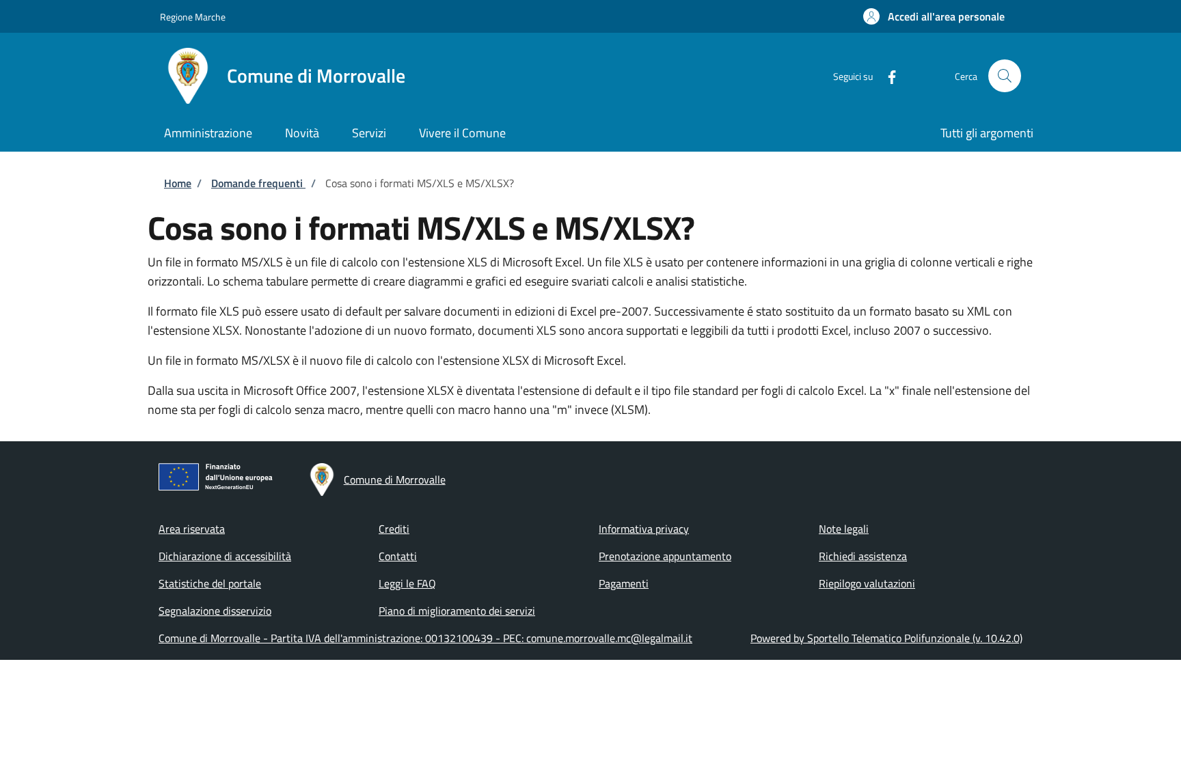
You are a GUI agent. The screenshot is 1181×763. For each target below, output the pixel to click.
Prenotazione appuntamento (665, 556)
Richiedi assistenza (863, 556)
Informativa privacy (644, 529)
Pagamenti (624, 583)
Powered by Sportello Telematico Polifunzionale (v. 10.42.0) (886, 638)
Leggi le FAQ (407, 583)
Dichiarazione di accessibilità (225, 556)
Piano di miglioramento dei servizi (457, 610)
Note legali (844, 529)
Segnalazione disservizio (215, 610)
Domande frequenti (258, 183)
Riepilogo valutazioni (867, 583)
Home (177, 183)
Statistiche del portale (210, 583)
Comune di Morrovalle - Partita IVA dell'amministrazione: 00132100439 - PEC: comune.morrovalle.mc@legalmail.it (425, 638)
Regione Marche (193, 17)
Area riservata (192, 529)
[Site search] (1004, 75)
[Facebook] (886, 75)
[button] (934, 16)
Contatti (398, 556)
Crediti (394, 529)
